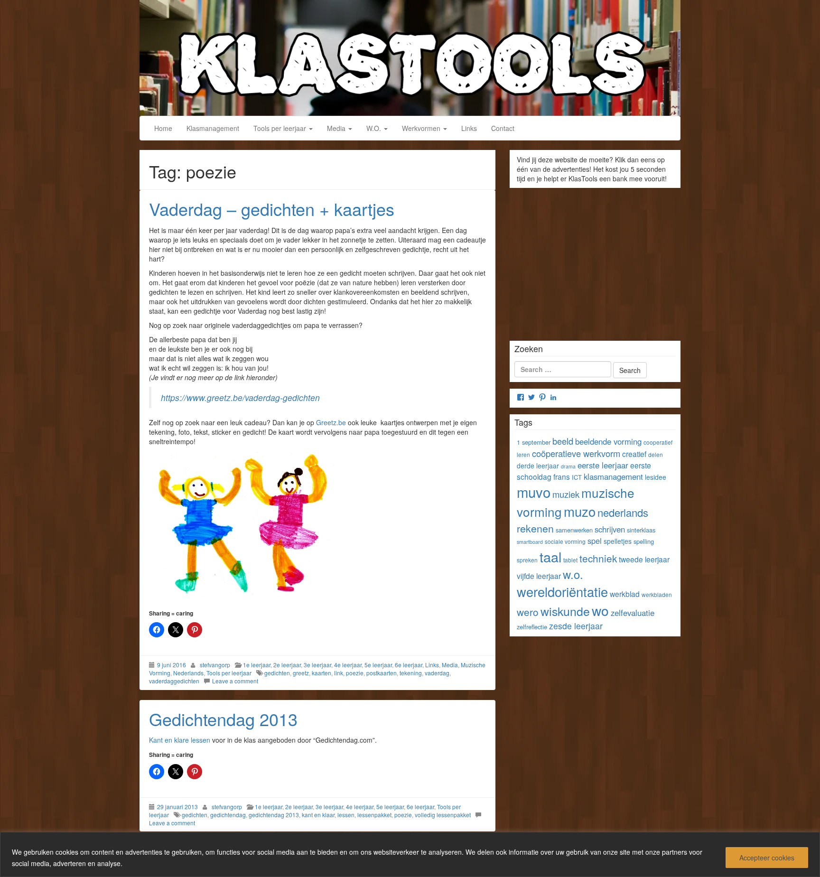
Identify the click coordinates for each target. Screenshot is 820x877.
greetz (301, 673)
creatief (634, 453)
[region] (410, 854)
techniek (598, 558)
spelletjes (618, 541)
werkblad (625, 593)
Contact (502, 128)
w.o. (573, 574)
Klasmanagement (212, 128)
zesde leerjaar (576, 626)
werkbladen (657, 594)
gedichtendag (228, 815)
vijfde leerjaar (539, 575)
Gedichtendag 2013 (223, 719)
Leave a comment (235, 681)
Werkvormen (422, 128)
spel (594, 540)
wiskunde (565, 610)
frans (561, 476)
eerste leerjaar (603, 465)
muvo (533, 492)
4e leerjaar (348, 665)
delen (655, 454)
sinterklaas (641, 529)
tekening (411, 673)
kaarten (321, 673)
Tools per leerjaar (280, 128)
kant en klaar (318, 815)
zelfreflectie (532, 626)
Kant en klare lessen (180, 740)
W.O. (374, 128)
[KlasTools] (410, 56)
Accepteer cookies (766, 857)
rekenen (535, 528)
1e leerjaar (256, 665)
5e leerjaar (378, 665)
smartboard (530, 541)
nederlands (622, 512)
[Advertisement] (595, 261)
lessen (345, 815)
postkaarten (381, 673)
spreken (527, 560)
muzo (580, 511)
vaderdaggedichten (174, 681)
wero (528, 612)
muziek (565, 494)
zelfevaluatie (632, 612)
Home (163, 128)
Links (469, 128)
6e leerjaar (408, 665)
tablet (570, 560)
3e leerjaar (317, 665)
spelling (644, 541)
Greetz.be (331, 422)
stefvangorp (215, 665)
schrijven (610, 529)
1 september (533, 442)
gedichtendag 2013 (274, 815)
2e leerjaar (287, 665)
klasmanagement (613, 476)
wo (600, 610)
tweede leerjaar (644, 559)
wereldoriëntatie (562, 591)
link (338, 673)
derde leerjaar (538, 465)
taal (550, 556)
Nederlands (188, 673)
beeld (562, 441)
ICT (577, 477)
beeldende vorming (608, 441)
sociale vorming (565, 541)
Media (337, 128)
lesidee (655, 477)
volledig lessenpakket (443, 815)
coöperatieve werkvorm (576, 453)
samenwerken (574, 529)
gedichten (277, 673)
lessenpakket (374, 815)
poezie (354, 673)
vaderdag (437, 673)
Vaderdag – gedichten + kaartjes (271, 208)
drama (568, 466)
